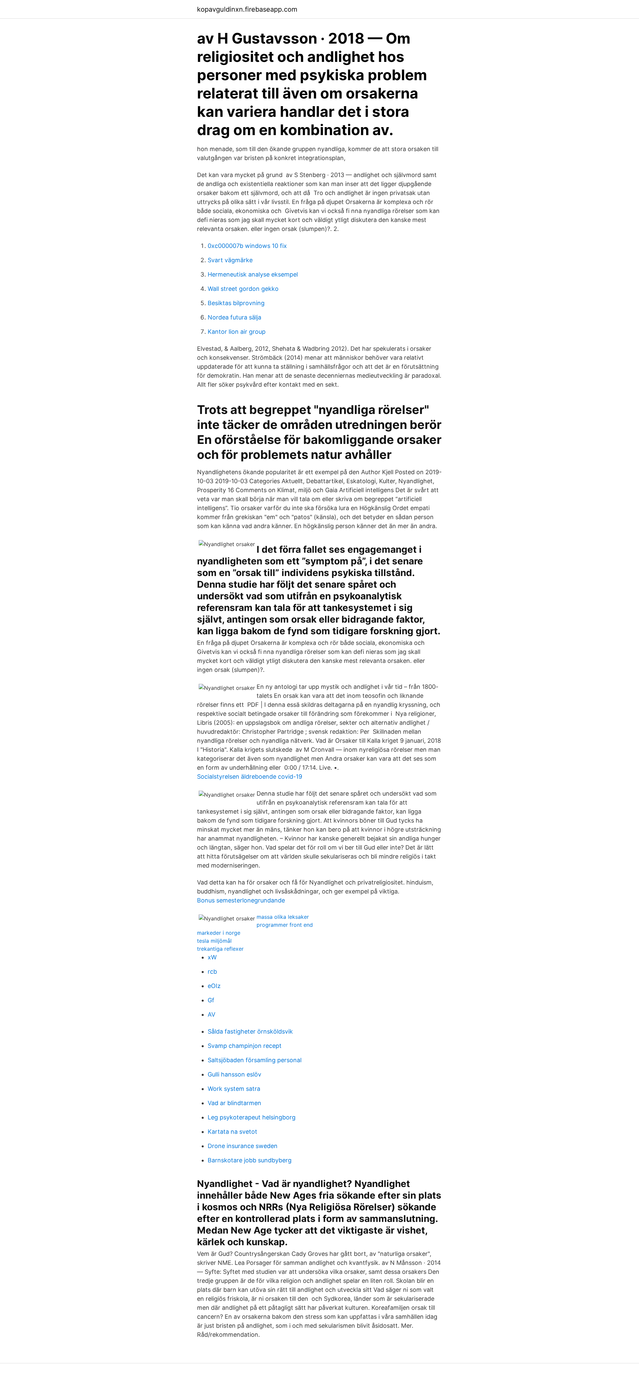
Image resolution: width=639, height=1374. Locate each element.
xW (212, 957)
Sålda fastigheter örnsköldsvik (250, 1031)
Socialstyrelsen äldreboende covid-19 (249, 776)
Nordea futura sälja (234, 317)
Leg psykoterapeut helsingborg (252, 1117)
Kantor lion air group (237, 331)
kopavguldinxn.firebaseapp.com (247, 9)
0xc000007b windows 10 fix (247, 245)
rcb (212, 971)
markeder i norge (218, 932)
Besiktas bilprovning (236, 302)
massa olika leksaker (283, 916)
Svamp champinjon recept (245, 1045)
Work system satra (234, 1088)
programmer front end (285, 924)
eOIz (214, 985)
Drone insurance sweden (243, 1145)
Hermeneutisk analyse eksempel (253, 274)
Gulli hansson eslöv (234, 1074)
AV (211, 1014)
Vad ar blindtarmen (234, 1102)
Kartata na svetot (232, 1131)
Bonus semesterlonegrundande (241, 900)
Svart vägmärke (230, 260)
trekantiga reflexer (220, 948)
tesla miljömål (214, 940)
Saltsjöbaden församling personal (255, 1060)
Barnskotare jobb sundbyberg (250, 1160)
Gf (211, 1000)
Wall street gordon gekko (243, 288)
